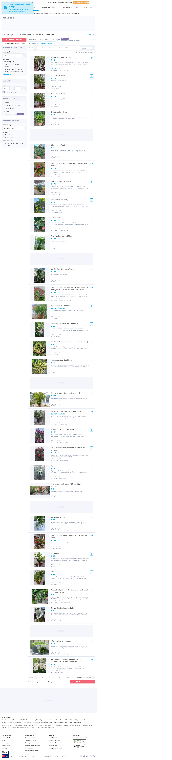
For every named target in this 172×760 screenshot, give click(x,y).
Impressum (41, 757)
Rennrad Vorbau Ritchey (14, 722)
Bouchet (4, 722)
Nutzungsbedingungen (31, 743)
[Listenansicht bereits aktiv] (90, 34)
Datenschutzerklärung (31, 750)
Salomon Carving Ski (32, 720)
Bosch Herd (77, 722)
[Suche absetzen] (23, 55)
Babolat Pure (36, 722)
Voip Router (87, 720)
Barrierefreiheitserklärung (32, 745)
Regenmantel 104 (69, 725)
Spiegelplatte (78, 720)
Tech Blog (4, 748)
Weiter (67, 48)
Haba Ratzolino (27, 722)
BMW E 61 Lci (38, 725)
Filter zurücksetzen (46, 43)
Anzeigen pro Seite (82, 677)
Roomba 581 (18, 725)
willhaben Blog (6, 745)
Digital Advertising (54, 738)
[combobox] (12, 55)
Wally (71, 720)
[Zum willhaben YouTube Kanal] (87, 756)
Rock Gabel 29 (21, 720)
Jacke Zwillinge (12, 727)
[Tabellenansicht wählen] (93, 34)
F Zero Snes (5, 720)
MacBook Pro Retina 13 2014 (46, 727)
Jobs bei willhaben (6, 738)
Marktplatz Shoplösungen (56, 748)
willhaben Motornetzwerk (56, 743)
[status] (17, 8)
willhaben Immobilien (55, 740)
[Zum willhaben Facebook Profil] (94, 756)
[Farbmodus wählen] (93, 2)
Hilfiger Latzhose (44, 720)
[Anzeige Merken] (91, 57)
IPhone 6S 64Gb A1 (48, 725)
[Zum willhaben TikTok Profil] (84, 756)
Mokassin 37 (53, 720)
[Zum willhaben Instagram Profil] (81, 756)
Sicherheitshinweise (30, 740)
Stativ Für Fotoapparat (8, 725)
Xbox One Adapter (59, 722)
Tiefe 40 (4, 727)
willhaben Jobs (53, 745)
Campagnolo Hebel (46, 722)
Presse (3, 740)
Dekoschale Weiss (64, 720)
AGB (22, 757)
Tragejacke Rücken (87, 725)
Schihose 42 (59, 725)
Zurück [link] (31, 48)
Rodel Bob (12, 720)
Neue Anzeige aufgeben (82, 2)
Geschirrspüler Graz (23, 727)
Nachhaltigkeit (6, 743)
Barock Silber (69, 722)
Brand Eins (33, 727)
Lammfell (77, 725)
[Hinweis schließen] (32, 3)
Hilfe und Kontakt (30, 738)
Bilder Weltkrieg (28, 725)
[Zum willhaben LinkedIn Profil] (90, 756)
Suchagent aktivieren (15, 40)
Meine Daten (29, 748)
